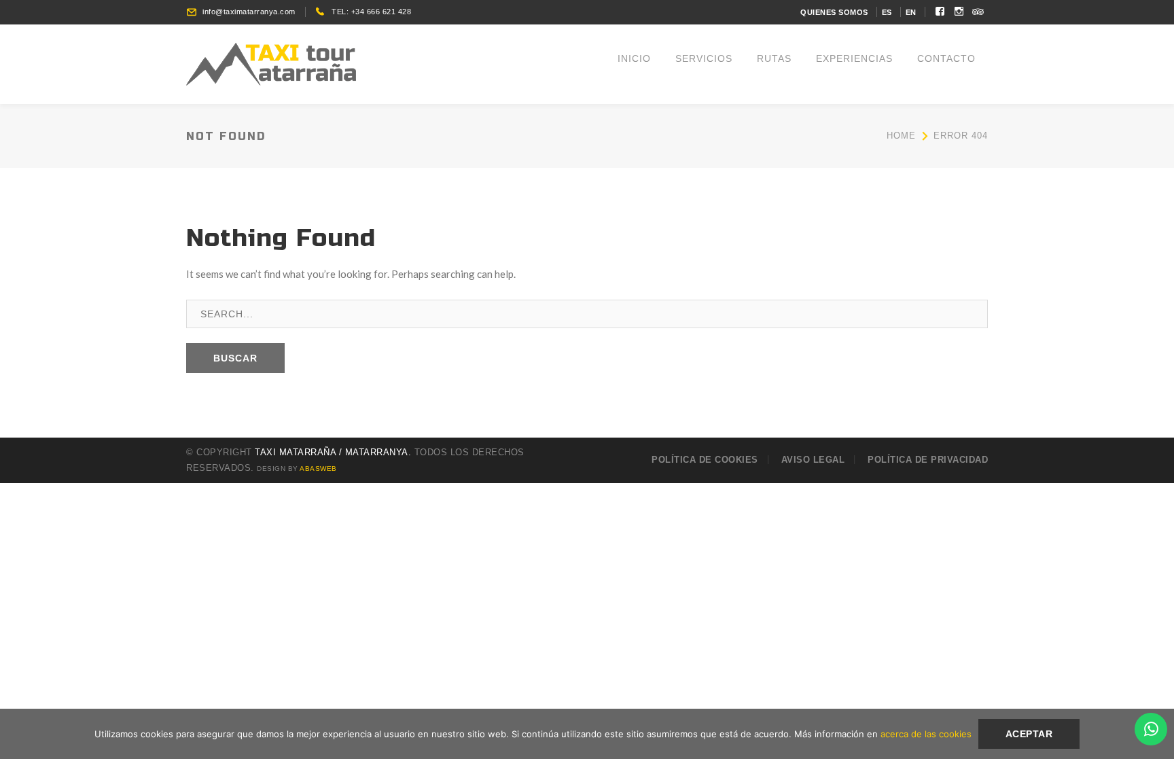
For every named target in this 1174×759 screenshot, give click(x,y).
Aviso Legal (813, 460)
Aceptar (1029, 733)
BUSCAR (235, 358)
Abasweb (318, 468)
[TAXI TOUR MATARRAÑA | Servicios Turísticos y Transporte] (271, 62)
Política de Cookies (705, 460)
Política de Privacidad (928, 460)
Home (901, 135)
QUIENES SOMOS (834, 12)
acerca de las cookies (926, 733)
